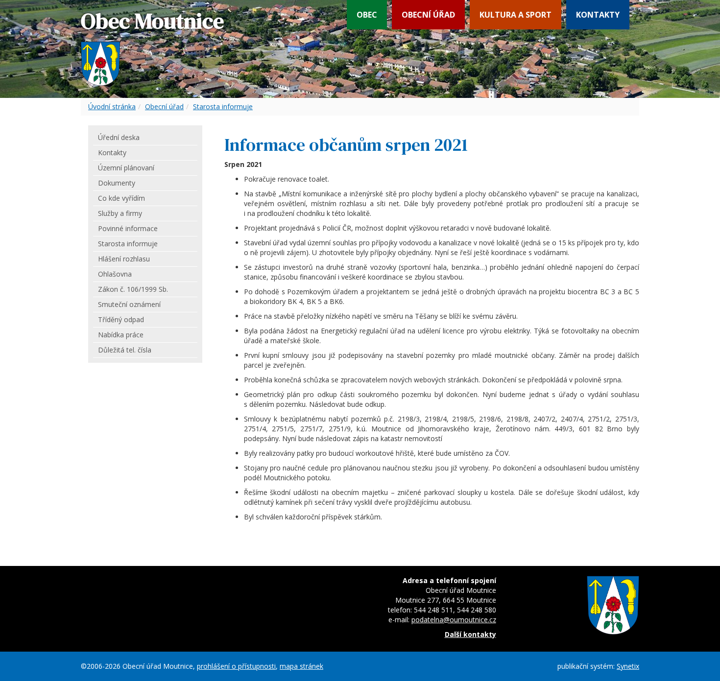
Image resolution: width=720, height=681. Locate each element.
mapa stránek (301, 666)
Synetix (628, 666)
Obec (367, 14)
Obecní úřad (428, 14)
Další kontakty (470, 634)
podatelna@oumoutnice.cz (453, 619)
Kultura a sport (516, 14)
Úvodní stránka (112, 106)
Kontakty (598, 14)
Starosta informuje (223, 106)
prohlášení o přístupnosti (236, 666)
